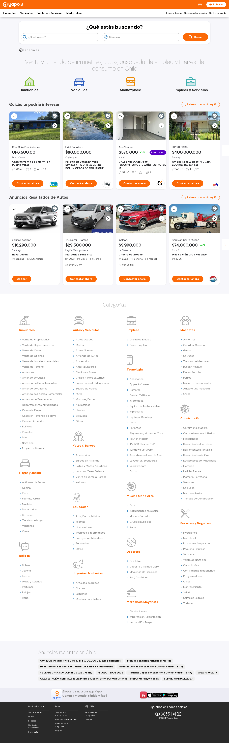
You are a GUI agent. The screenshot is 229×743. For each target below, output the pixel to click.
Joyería (26, 570)
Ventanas (28, 526)
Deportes (133, 552)
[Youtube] (179, 714)
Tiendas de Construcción (198, 498)
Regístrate (33, 732)
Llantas (80, 410)
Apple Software (139, 384)
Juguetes (81, 594)
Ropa (25, 598)
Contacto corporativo (34, 726)
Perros (187, 377)
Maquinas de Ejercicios (143, 572)
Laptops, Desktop (141, 417)
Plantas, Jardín (31, 498)
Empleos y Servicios (49, 13)
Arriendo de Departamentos (39, 383)
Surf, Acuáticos (139, 577)
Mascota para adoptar (197, 383)
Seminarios (82, 543)
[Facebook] (157, 714)
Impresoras (136, 411)
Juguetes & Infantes (88, 573)
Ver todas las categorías (91, 714)
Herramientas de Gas (196, 455)
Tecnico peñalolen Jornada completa (149, 660)
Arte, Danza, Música (88, 516)
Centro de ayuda (217, 13)
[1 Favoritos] (14, 116)
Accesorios (83, 361)
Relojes (26, 592)
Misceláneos (190, 439)
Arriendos (28, 372)
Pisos (25, 493)
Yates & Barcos (84, 446)
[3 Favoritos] (121, 209)
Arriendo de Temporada (37, 399)
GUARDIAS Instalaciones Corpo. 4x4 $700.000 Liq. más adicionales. (80, 660)
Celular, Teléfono (140, 395)
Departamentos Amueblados (40, 405)
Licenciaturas (84, 527)
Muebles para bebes (88, 599)
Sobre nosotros (36, 712)
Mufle (79, 394)
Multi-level (189, 538)
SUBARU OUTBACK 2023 (178, 678)
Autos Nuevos (84, 350)
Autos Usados (84, 339)
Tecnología (135, 369)
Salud (186, 592)
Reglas (58, 730)
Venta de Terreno (33, 366)
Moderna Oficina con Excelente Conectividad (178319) (151, 666)
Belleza (24, 556)
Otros (25, 531)
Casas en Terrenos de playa (39, 416)
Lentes (26, 576)
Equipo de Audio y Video (145, 406)
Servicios (188, 482)
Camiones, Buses (86, 372)
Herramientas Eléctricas (197, 444)
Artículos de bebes (87, 583)
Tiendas (88, 719)
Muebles (27, 504)
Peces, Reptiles (192, 372)
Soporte (32, 720)
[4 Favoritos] (174, 116)
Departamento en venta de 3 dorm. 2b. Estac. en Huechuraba (76, 666)
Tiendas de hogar (33, 520)
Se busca (27, 515)
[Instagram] (163, 714)
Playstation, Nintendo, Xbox (146, 433)
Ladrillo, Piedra (192, 471)
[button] (54, 125)
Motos (80, 345)
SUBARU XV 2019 (207, 672)
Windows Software (141, 449)
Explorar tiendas (174, 13)
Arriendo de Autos (87, 356)
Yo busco (81, 482)
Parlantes (135, 428)
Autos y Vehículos (86, 330)
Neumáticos (83, 405)
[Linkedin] (173, 714)
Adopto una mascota (196, 388)
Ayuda (31, 716)
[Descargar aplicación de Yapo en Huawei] (143, 695)
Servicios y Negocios (195, 523)
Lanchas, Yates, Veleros (90, 471)
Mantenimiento (192, 493)
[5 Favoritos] (121, 116)
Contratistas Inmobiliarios (199, 433)
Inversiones (190, 532)
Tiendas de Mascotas (196, 361)
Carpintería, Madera (195, 428)
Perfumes (28, 587)
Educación (80, 507)
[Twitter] (168, 714)
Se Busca (81, 416)
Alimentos (189, 339)
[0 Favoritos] (14, 209)
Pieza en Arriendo (33, 421)
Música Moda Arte (140, 496)
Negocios (28, 443)
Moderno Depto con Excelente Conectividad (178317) (160, 672)
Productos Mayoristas (197, 543)
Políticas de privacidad (66, 719)
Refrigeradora (138, 466)
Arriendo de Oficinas (34, 388)
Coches (80, 588)
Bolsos (26, 565)
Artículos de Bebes (33, 482)
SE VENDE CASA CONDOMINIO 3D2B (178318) (66, 672)
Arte (132, 505)
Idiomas (80, 521)
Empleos (133, 330)
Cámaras (135, 390)
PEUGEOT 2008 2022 (110, 672)
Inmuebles (9, 13)
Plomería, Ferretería (195, 477)
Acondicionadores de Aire (146, 455)
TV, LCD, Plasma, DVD (142, 444)
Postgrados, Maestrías (89, 538)
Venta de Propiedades (36, 339)
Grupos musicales (140, 521)
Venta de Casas (32, 350)
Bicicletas (135, 561)
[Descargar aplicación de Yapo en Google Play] (170, 695)
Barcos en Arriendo (87, 460)
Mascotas (187, 330)
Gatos (187, 350)
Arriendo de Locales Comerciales (42, 394)
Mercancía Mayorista (142, 602)
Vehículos (26, 13)
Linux (133, 422)
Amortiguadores (86, 366)
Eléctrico (188, 466)
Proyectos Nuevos (33, 448)
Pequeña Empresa (194, 549)
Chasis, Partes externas (90, 377)
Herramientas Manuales (197, 449)
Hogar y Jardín (30, 473)
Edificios (27, 426)
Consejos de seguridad (196, 13)
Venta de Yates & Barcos (91, 477)
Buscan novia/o (192, 366)
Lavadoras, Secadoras (143, 460)
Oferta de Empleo (140, 339)
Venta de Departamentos (38, 345)
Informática (137, 400)
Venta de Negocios (195, 560)
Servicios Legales (193, 598)
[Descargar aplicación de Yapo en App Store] (154, 695)
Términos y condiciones (61, 714)
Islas (24, 437)
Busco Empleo (138, 345)
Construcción (190, 418)
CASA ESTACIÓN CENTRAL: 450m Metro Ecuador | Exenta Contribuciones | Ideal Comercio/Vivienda (99, 678)
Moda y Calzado (32, 581)
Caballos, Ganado (194, 345)
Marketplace (74, 13)
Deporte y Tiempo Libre (144, 566)
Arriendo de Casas (33, 377)
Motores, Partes (86, 399)
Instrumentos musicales (144, 511)
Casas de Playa (31, 410)
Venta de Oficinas (33, 356)
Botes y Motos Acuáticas (91, 466)
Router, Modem (139, 439)
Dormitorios (29, 509)
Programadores (192, 576)
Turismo (188, 603)
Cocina (26, 488)
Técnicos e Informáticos (90, 532)
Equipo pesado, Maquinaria (92, 383)
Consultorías (191, 565)
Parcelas (27, 432)
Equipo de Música (86, 388)
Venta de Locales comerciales (40, 361)
